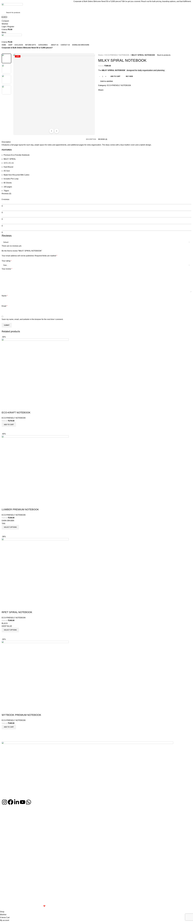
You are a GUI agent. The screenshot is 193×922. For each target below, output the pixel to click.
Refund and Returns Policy (11, 899)
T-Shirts (4, 849)
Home (100, 55)
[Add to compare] (4, 732)
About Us (5, 821)
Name (5, 296)
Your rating (6, 261)
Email (4, 306)
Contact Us (5, 825)
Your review (7, 269)
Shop (3, 817)
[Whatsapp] (28, 802)
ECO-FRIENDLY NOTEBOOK (117, 55)
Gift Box (4, 857)
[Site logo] (12, 6)
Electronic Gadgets (8, 842)
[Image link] (87, 770)
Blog (3, 828)
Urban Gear (6, 886)
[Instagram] (4, 802)
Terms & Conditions (8, 903)
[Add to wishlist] (4, 710)
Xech (3, 870)
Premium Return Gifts (9, 838)
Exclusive (5, 845)
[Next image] (56, 131)
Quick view (10, 732)
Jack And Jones (7, 882)
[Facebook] (10, 802)
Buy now (129, 76)
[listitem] (6, 58)
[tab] (91, 139)
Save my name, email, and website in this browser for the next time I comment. (32, 319)
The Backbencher (8, 866)
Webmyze (35, 906)
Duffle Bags (6, 853)
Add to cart (115, 76)
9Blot (3, 874)
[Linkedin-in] (16, 802)
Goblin (4, 878)
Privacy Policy (6, 895)
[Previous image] (51, 131)
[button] (9, 727)
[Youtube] (22, 802)
